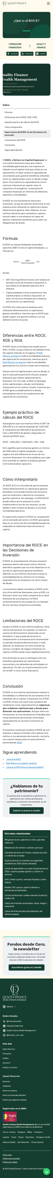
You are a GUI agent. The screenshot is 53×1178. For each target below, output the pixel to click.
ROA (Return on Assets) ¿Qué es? (21, 763)
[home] (19, 3)
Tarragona (40, 1137)
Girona (21, 1137)
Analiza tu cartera (10, 1067)
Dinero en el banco (10, 1091)
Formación (7, 1054)
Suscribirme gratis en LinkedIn (26, 967)
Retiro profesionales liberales (14, 1095)
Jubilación (7, 1086)
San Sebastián (23, 1142)
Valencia (6, 1142)
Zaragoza (21, 1132)
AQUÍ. (19, 742)
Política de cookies (10, 1162)
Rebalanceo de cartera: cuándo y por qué (24, 848)
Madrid (12, 1142)
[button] (47, 3)
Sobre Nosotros (9, 1049)
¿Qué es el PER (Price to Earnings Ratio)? (25, 767)
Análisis (6, 1058)
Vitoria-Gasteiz (37, 1142)
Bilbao (29, 1132)
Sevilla (47, 1137)
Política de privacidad (11, 1159)
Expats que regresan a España (15, 1100)
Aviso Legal (7, 1155)
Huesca (12, 1132)
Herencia (6, 1081)
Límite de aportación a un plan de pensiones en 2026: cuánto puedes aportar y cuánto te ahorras (26, 871)
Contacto (6, 1063)
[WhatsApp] (46, 1171)
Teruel (13, 1137)
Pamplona (38, 1132)
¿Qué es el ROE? (13, 759)
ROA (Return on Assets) (14, 362)
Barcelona (30, 1137)
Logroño (6, 1137)
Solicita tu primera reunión (26, 810)
